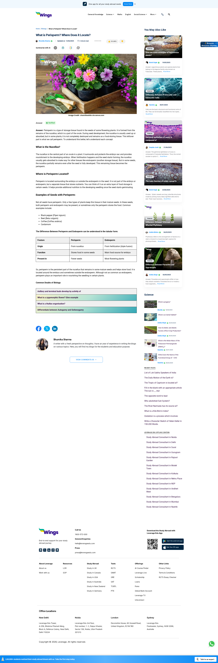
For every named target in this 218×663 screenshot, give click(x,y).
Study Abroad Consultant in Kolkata (162, 473)
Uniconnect (139, 600)
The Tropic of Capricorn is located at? (161, 383)
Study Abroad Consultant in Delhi (161, 442)
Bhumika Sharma (44, 41)
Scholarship (139, 577)
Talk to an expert (207, 659)
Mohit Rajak (153, 62)
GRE (112, 577)
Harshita (152, 105)
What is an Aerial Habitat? (167, 315)
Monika (160, 310)
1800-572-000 (81, 534)
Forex (137, 586)
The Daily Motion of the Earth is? (158, 378)
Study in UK (92, 568)
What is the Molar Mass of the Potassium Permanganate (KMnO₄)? (169, 344)
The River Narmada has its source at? (161, 406)
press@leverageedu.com (85, 552)
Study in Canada (94, 573)
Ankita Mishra (153, 232)
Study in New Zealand (96, 586)
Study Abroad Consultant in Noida (161, 437)
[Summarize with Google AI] (70, 48)
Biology (44, 29)
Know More (128, 4)
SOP (65, 573)
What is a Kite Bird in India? (156, 411)
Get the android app (175, 541)
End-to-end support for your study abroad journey (53, 541)
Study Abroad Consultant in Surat (161, 447)
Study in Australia (94, 582)
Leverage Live (141, 573)
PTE (112, 591)
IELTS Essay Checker (167, 577)
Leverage (62, 642)
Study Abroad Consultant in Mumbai (162, 502)
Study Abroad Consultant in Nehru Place (164, 478)
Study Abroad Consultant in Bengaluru (163, 497)
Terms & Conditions (167, 573)
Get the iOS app (173, 547)
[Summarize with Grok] (78, 48)
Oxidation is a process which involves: (161, 416)
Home (38, 29)
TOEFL (113, 586)
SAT (112, 582)
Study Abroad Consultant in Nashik (162, 507)
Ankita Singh (153, 275)
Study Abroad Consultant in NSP (160, 483)
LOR (64, 568)
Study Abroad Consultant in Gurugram (163, 452)
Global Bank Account (143, 591)
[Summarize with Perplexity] (63, 48)
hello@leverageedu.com (85, 543)
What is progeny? (164, 302)
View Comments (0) (85, 360)
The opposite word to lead (155, 396)
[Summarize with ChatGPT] (55, 48)
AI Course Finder (141, 568)
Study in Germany (94, 591)
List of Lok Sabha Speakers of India (160, 372)
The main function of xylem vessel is (161, 181)
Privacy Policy (164, 568)
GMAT (113, 573)
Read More (166, 71)
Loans (137, 582)
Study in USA (92, 577)
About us (42, 568)
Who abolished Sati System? (157, 401)
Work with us (44, 573)
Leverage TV (140, 595)
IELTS (113, 568)
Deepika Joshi (154, 147)
